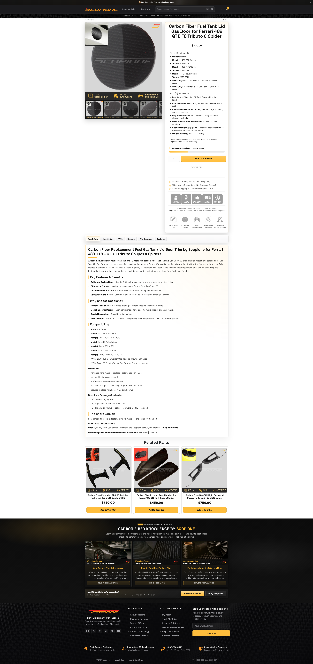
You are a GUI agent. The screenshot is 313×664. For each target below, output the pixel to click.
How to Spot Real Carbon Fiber (156, 568)
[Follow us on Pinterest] (106, 631)
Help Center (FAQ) (170, 631)
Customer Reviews (139, 619)
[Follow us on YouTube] (118, 631)
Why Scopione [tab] (146, 239)
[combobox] (180, 9)
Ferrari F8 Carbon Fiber (202, 210)
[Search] (212, 9)
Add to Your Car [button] (108, 510)
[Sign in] (221, 9)
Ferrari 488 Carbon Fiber (183, 210)
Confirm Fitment (192, 593)
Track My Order (169, 619)
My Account (167, 615)
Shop (134, 16)
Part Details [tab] (93, 239)
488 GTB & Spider (193, 208)
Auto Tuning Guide (138, 627)
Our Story (145, 9)
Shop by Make (129, 9)
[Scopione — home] (101, 9)
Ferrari (141, 16)
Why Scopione (215, 593)
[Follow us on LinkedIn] (112, 631)
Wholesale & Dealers (139, 635)
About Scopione (137, 615)
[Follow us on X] (93, 631)
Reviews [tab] (131, 239)
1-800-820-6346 (174, 647)
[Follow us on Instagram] (100, 631)
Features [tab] (161, 239)
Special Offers (137, 623)
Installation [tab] (108, 239)
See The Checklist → (156, 583)
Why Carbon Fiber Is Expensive (108, 568)
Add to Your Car (204, 159)
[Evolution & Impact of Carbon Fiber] (205, 553)
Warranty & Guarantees (173, 627)
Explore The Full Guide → (205, 583)
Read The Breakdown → (108, 583)
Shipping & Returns (171, 623)
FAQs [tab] (120, 239)
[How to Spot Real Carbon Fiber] (156, 553)
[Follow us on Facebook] (87, 631)
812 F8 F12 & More (209, 208)
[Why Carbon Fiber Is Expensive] (108, 553)
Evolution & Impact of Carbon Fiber (204, 568)
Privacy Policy (118, 660)
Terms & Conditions (135, 660)
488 (147, 16)
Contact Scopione (170, 635)
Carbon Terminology (139, 631)
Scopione (126, 16)
